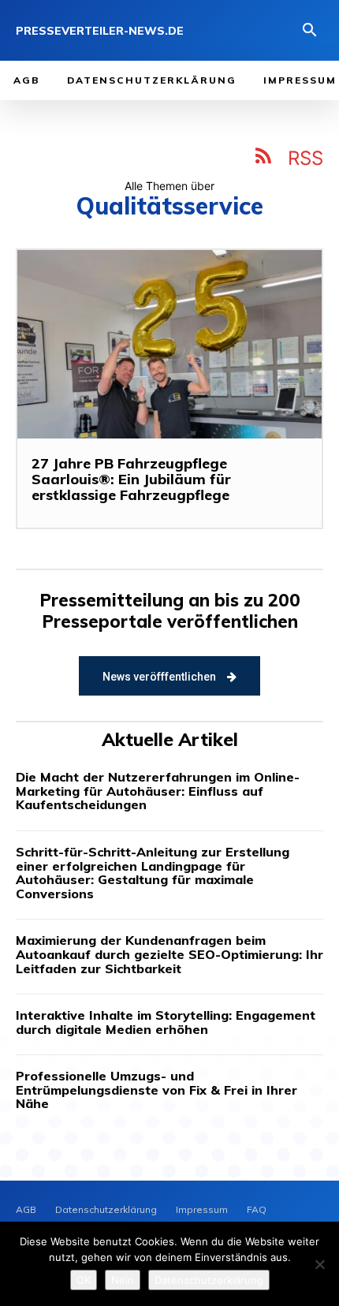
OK (83, 1280)
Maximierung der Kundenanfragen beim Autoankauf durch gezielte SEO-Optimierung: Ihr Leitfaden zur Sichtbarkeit (169, 954)
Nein (122, 1280)
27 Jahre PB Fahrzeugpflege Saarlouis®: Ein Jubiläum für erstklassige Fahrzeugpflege (131, 479)
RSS (305, 158)
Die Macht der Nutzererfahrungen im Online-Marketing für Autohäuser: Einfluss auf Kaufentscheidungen (158, 790)
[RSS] (264, 159)
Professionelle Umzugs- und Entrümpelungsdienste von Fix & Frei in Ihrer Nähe (156, 1089)
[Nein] (319, 1264)
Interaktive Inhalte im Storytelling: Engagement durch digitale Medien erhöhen (165, 1022)
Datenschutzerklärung (209, 1280)
